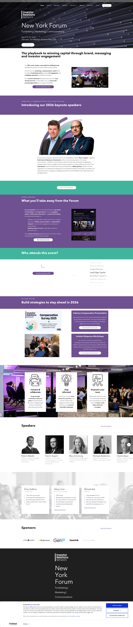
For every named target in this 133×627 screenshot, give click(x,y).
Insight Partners (96, 266)
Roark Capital (95, 286)
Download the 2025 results (89, 327)
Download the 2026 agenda (90, 353)
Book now (106, 5)
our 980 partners (32, 607)
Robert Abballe (27, 456)
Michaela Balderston (101, 456)
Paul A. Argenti (51, 456)
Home (42, 5)
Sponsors (73, 5)
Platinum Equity (96, 279)
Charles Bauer (123, 456)
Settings (25, 624)
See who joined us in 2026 (43, 273)
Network (82, 5)
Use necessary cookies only (117, 615)
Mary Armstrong (76, 456)
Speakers (65, 5)
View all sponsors (106, 528)
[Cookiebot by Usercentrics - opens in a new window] (13, 624)
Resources (90, 5)
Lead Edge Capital (97, 269)
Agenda (49, 5)
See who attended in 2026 (43, 86)
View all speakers (106, 426)
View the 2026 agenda (66, 187)
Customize (116, 610)
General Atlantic (97, 263)
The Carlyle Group (97, 289)
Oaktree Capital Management (99, 276)
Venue (97, 5)
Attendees (57, 5)
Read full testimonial (59, 510)
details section (76, 616)
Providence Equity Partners (99, 283)
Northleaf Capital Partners (99, 273)
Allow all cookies (117, 605)
